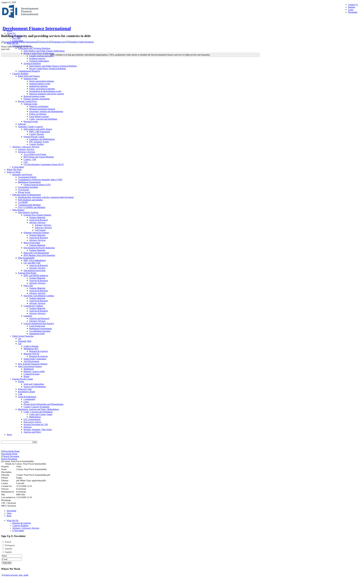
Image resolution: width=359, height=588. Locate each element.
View (9, 513)
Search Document (9, 459)
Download (11, 510)
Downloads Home (9, 454)
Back (9, 516)
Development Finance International (37, 28)
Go (35, 442)
